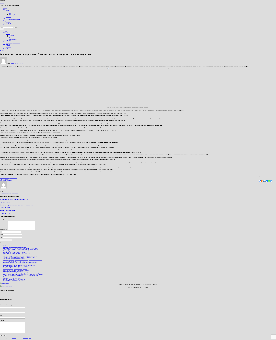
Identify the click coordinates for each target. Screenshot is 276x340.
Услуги (4, 18)
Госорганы (11, 11)
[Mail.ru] (264, 179)
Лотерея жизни (6, 21)
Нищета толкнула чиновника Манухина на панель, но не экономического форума (23, 274)
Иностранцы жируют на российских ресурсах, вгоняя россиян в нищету (20, 248)
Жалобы (8, 10)
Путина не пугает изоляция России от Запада (14, 252)
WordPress (25, 338)
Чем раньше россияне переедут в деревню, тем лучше (16, 270)
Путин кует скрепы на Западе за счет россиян (14, 279)
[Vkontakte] (267, 179)
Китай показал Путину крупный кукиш (12, 267)
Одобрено (5, 9)
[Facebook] (260, 179)
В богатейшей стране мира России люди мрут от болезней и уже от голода (21, 273)
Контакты (5, 24)
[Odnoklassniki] (262, 179)
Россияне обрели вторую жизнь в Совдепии (14, 261)
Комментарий (4, 229)
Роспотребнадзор (13, 15)
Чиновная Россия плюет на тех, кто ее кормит (14, 280)
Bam (30, 338)
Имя (1, 232)
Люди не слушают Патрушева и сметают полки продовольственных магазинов (22, 260)
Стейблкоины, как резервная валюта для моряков (15, 245)
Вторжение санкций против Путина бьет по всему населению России (20, 256)
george (12, 63)
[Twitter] (271, 179)
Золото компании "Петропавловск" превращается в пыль (17, 253)
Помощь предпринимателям (13, 19)
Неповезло (8, 23)
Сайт (1, 237)
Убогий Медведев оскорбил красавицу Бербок (14, 247)
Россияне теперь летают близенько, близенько (14, 254)
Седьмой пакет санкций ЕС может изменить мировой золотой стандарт (20, 249)
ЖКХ (10, 13)
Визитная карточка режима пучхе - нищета (13, 276)
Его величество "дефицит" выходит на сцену (14, 258)
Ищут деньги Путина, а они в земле (11, 278)
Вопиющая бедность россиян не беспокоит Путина (15, 266)
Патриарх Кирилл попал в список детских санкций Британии (18, 251)
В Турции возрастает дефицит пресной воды (14, 199)
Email (1, 234)
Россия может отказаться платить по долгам (13, 263)
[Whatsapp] (269, 179)
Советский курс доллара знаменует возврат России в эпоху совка (19, 257)
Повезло (8, 22)
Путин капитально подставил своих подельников (15, 269)
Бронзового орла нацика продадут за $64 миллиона (16, 205)
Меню (2, 28)
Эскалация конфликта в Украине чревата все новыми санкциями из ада (20, 262)
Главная (5, 8)
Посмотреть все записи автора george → (10, 193)
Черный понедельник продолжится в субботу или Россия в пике (19, 265)
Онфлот (2, 3)
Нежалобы (8, 17)
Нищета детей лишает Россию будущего (13, 271)
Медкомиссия (12, 14)
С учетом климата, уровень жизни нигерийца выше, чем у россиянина (20, 275)
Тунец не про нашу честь (8, 210)
